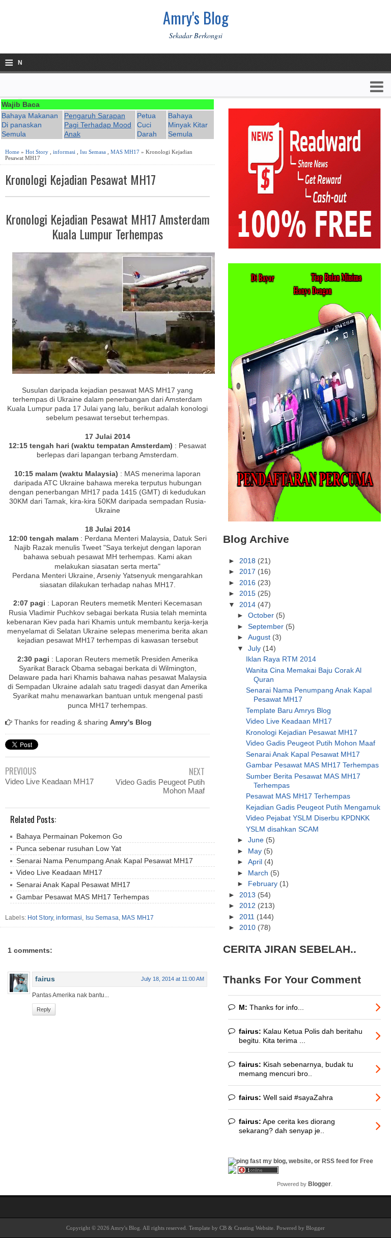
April (256, 862)
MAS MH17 (124, 152)
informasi (64, 152)
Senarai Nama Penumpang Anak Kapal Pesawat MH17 (104, 861)
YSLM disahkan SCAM (282, 829)
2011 (248, 917)
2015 (248, 593)
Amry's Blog (196, 17)
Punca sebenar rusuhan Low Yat (68, 848)
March (259, 873)
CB (223, 1228)
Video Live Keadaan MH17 (49, 781)
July (255, 648)
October (262, 615)
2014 (248, 604)
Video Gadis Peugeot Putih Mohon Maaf (160, 786)
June (257, 840)
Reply (44, 1009)
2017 (248, 571)
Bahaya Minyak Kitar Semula (188, 125)
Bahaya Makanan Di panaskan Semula (30, 125)
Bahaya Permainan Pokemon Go (69, 836)
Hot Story (36, 152)
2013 (248, 895)
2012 (248, 905)
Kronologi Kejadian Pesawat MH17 (80, 179)
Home (12, 152)
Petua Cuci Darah (147, 125)
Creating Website (253, 1228)
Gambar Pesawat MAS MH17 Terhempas (82, 897)
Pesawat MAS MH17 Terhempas (298, 796)
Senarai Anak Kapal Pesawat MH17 (73, 885)
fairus (45, 979)
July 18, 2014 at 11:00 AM (172, 979)
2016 (248, 583)
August (260, 637)
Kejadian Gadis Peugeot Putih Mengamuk (313, 807)
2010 (248, 927)
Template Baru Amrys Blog (288, 710)
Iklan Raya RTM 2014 (281, 659)
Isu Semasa (93, 152)
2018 (248, 561)
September (267, 626)
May (256, 851)
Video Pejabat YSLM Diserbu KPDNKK (308, 818)
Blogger (319, 1184)
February (264, 883)
